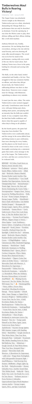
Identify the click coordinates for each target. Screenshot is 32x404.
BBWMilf (5, 163)
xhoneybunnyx (23, 184)
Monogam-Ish (20, 204)
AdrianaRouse (7, 315)
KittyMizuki (24, 199)
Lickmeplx (17, 338)
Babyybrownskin (16, 366)
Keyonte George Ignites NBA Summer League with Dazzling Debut (15, 330)
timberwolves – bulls (7, 15)
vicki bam (24, 261)
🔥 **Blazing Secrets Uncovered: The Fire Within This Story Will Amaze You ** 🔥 (15, 281)
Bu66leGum (15, 245)
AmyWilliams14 (7, 361)
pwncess (14, 168)
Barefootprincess (8, 304)
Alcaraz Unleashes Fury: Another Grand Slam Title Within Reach (15, 368)
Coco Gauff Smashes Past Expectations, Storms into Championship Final (16, 181)
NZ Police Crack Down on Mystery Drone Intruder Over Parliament (15, 165)
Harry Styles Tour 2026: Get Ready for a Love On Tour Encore (16, 373)
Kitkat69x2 (20, 343)
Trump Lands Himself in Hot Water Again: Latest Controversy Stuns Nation (14, 322)
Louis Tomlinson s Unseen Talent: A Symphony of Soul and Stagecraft (16, 224)
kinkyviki (20, 371)
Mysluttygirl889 (24, 284)
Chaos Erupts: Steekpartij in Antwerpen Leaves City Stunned (15, 317)
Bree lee (12, 320)
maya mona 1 (6, 217)
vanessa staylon (7, 384)
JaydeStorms (6, 328)
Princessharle (6, 258)
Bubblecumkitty (22, 297)
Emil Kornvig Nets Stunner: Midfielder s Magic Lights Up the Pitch (15, 363)
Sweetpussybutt (7, 191)
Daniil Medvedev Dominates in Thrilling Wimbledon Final (14, 248)
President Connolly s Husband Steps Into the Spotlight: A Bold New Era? (15, 229)
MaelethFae (12, 333)
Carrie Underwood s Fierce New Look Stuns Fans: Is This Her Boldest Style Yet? (15, 211)
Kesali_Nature (15, 227)
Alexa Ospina (6, 222)
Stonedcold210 (14, 178)
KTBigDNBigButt (14, 240)
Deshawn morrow (21, 376)
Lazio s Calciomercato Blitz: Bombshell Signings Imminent (16, 242)
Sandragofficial (25, 307)
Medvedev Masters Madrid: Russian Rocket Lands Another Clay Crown (14, 175)
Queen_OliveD (21, 250)
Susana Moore (17, 209)
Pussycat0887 (6, 268)
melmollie (23, 271)
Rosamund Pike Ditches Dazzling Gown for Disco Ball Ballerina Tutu (16, 340)
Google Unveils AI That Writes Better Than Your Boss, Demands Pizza (16, 335)
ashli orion (6, 356)
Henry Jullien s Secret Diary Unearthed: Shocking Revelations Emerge (13, 289)
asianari (4, 351)
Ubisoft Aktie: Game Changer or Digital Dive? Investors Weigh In (15, 294)
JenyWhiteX (6, 279)
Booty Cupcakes (14, 292)
